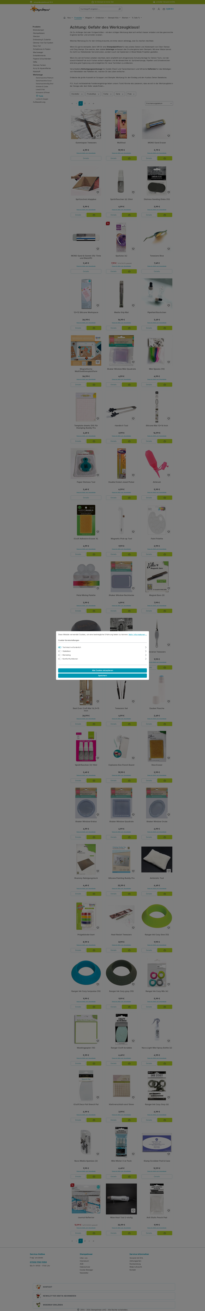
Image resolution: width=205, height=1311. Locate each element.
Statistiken (66, 651)
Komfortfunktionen (70, 659)
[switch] (60, 651)
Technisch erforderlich (71, 647)
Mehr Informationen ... (138, 634)
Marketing (66, 655)
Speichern (102, 676)
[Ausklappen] (146, 647)
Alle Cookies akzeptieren (102, 670)
